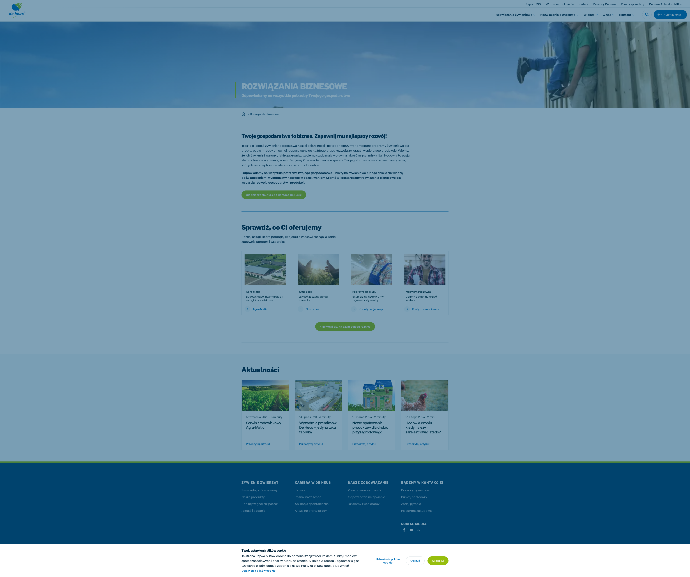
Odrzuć (415, 560)
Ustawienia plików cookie (388, 560)
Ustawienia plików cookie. (259, 570)
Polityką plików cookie (317, 565)
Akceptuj (438, 560)
